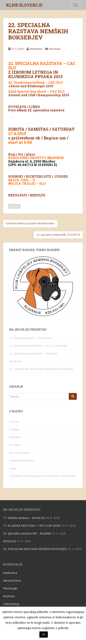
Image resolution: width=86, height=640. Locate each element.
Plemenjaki (10, 588)
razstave (14, 206)
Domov (14, 421)
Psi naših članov (19, 453)
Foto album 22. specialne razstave (36, 110)
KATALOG (15, 361)
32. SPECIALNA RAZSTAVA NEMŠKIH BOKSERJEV (41, 369)
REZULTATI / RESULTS (26, 195)
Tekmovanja (11, 604)
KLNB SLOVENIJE (24, 5)
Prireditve (15, 437)
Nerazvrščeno (12, 580)
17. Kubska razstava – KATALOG (30, 338)
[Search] (73, 396)
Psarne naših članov (22, 460)
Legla (12, 468)
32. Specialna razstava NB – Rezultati (33, 353)
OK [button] (43, 634)
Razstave (55, 49)
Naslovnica (10, 573)
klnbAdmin (36, 49)
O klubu (14, 429)
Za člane (14, 445)
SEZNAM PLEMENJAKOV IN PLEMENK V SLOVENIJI (42, 476)
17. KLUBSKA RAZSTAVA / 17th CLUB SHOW (38, 346)
